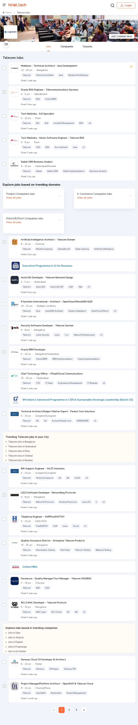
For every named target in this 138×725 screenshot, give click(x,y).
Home (8, 12)
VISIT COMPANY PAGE (121, 36)
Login (128, 5)
